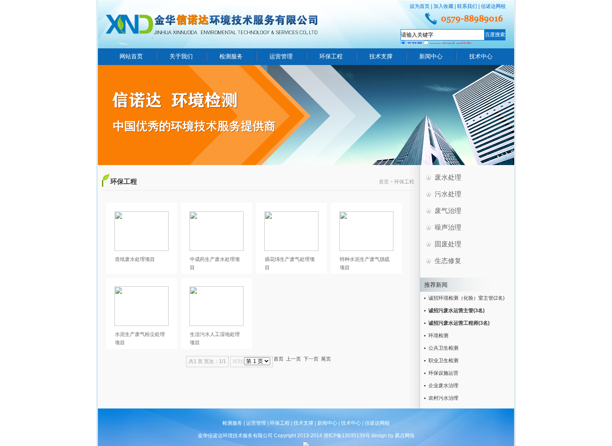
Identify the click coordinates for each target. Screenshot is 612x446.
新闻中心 (431, 56)
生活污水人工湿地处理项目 (215, 338)
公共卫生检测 (443, 348)
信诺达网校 (493, 6)
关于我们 (181, 56)
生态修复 (448, 260)
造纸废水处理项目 (135, 259)
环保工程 (331, 56)
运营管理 (281, 56)
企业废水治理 (443, 385)
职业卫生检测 (443, 360)
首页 (384, 182)
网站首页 (131, 56)
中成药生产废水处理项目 (215, 263)
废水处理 (448, 177)
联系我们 (467, 6)
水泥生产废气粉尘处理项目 (140, 338)
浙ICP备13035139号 (346, 435)
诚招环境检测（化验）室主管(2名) (466, 298)
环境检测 (438, 335)
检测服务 (231, 56)
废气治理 (448, 210)
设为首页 (420, 6)
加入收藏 (443, 6)
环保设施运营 (443, 373)
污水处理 (448, 194)
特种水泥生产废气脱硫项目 (365, 263)
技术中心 (481, 56)
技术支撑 (381, 56)
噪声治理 (448, 227)
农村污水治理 (443, 398)
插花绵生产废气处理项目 (290, 263)
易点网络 (405, 435)
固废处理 (448, 244)
